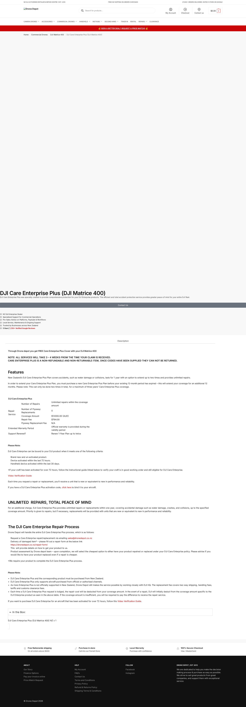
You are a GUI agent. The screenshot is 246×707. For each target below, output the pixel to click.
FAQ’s (77, 673)
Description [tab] (123, 341)
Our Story (28, 669)
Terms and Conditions (85, 680)
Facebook (130, 669)
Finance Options (31, 673)
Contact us (199, 13)
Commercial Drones (39, 35)
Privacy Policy (81, 683)
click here (66, 487)
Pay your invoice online (34, 676)
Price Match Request (33, 680)
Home (26, 35)
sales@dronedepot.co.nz (80, 538)
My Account (171, 13)
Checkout (185, 13)
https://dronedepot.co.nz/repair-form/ (29, 544)
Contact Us (80, 676)
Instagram (130, 673)
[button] (215, 10)
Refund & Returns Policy (86, 687)
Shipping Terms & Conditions (88, 691)
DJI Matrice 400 (57, 35)
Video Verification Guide (20, 475)
